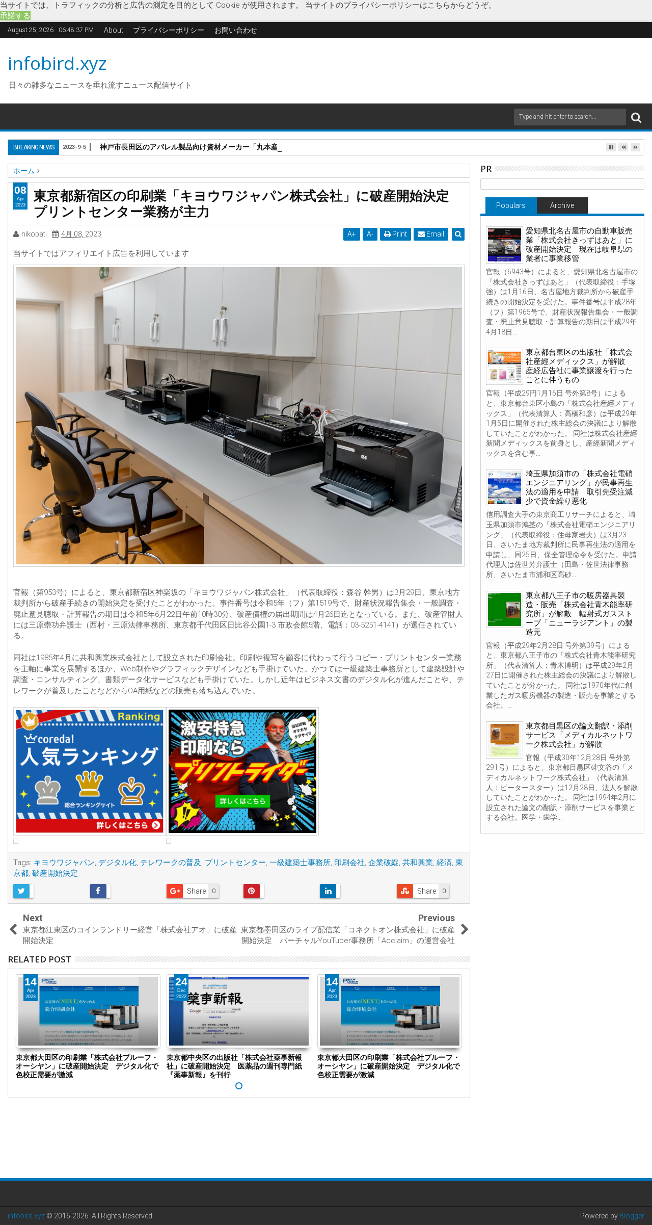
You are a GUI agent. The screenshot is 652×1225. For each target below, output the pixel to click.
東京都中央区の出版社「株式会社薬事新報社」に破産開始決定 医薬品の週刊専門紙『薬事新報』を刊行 (234, 1065)
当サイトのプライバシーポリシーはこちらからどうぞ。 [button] (400, 5)
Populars (511, 205)
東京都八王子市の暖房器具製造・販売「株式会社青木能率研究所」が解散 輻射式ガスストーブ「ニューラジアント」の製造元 (579, 614)
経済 (444, 862)
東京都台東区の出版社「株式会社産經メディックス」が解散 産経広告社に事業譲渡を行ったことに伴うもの (579, 366)
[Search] (636, 117)
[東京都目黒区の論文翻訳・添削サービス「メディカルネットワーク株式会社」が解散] (504, 740)
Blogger (631, 1216)
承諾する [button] (15, 15)
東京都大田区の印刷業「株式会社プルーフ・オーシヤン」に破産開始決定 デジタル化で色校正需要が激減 (87, 1065)
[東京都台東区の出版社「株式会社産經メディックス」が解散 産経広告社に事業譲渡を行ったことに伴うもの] (504, 366)
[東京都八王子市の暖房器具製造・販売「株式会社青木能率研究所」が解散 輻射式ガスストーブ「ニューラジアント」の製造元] (504, 609)
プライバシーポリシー (168, 30)
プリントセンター (235, 862)
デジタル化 (117, 862)
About (113, 30)
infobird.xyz (57, 63)
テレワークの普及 (170, 862)
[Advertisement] (422, 69)
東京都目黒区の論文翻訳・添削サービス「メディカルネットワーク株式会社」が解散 (579, 735)
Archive (562, 205)
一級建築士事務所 (300, 862)
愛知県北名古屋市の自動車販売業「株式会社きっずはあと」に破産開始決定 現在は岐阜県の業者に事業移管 (579, 244)
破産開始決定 (55, 873)
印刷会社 (349, 862)
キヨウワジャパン (64, 862)
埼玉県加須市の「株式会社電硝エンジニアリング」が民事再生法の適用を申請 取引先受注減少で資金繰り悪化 (579, 487)
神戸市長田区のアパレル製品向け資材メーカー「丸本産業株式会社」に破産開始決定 (235, 146)
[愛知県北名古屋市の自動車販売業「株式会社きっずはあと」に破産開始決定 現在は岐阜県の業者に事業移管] (504, 245)
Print (399, 234)
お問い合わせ (235, 30)
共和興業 (417, 862)
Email (434, 234)
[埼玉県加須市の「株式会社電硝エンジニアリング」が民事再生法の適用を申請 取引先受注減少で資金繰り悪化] (504, 487)
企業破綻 (383, 862)
